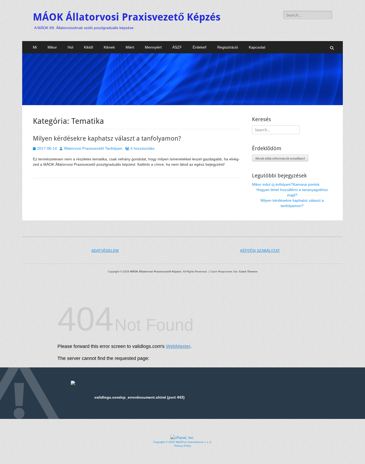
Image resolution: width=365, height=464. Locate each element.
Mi (35, 47)
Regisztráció (227, 47)
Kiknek (109, 47)
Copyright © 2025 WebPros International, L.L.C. (182, 442)
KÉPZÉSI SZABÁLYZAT (260, 250)
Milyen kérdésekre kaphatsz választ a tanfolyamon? (107, 138)
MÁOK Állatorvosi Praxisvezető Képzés (126, 17)
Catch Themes (248, 271)
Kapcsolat (257, 47)
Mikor (52, 47)
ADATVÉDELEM (105, 250)
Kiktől (88, 47)
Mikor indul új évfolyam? (272, 184)
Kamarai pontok (306, 184)
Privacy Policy (182, 445)
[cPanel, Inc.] (182, 437)
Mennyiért (153, 47)
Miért (130, 47)
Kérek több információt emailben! (280, 158)
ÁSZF (177, 47)
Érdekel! (200, 47)
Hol (70, 47)
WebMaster (178, 346)
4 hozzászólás (142, 148)
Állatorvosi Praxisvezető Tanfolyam (93, 148)
